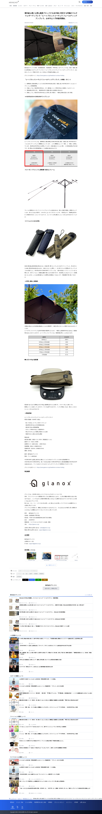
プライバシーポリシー (59, 802)
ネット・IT (60, 5)
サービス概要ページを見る (91, 811)
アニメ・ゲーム (32, 5)
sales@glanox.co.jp (45, 527)
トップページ (13, 798)
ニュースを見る (88, 594)
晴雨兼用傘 (41, 573)
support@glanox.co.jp (45, 530)
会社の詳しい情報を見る (51, 588)
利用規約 (50, 802)
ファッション (67, 5)
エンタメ (20, 5)
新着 (11, 5)
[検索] (79, 2)
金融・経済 (86, 5)
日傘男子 (30, 573)
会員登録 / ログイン (87, 2)
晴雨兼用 (36, 573)
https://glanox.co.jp (34, 524)
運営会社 (12, 802)
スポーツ (25, 5)
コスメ (72, 5)
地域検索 (15, 5)
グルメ (55, 5)
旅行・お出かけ (48, 5)
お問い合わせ (83, 802)
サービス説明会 (28, 802)
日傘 (26, 573)
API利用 (76, 802)
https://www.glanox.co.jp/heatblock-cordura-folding (50, 75)
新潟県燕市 (19, 576)
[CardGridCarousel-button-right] (77, 557)
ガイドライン (69, 802)
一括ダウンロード (52, 565)
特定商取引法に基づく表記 (40, 802)
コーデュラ (19, 573)
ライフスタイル (79, 5)
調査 (91, 5)
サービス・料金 (19, 802)
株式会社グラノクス (73, 22)
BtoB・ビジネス (40, 5)
